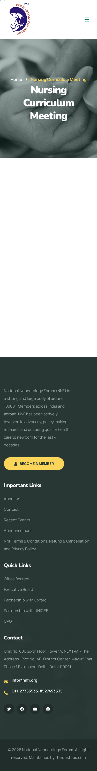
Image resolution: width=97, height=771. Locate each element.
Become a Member (37, 463)
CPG (8, 621)
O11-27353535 (25, 691)
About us (12, 498)
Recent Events (17, 520)
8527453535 (51, 691)
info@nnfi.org (24, 680)
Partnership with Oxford (25, 600)
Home (16, 79)
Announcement (18, 530)
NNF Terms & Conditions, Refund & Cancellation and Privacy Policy (46, 545)
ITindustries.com (70, 757)
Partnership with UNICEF (26, 610)
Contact (11, 509)
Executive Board (18, 589)
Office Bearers (16, 579)
